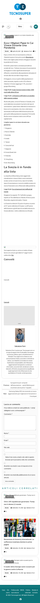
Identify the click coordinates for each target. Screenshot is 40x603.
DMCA (22, 590)
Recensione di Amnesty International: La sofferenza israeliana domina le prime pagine (19, 542)
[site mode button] (8, 26)
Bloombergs (29, 57)
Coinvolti (6, 302)
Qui (12, 255)
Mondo (7, 51)
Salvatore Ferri (27, 51)
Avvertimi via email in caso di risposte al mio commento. (18, 467)
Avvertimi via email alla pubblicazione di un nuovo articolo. (19, 476)
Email (6, 440)
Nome (6, 433)
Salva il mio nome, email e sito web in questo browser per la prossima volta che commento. (20, 458)
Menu (20, 26)
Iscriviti (36, 27)
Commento (8, 414)
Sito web (7, 447)
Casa (3, 590)
